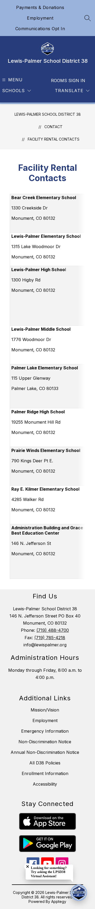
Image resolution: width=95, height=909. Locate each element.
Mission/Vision (45, 710)
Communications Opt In (40, 28)
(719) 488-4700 (52, 630)
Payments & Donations (40, 7)
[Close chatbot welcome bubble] (27, 866)
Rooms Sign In (68, 80)
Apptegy (58, 901)
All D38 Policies (44, 762)
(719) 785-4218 (49, 637)
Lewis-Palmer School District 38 (48, 114)
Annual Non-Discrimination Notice (45, 752)
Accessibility (45, 784)
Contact (53, 126)
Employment (40, 18)
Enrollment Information (45, 773)
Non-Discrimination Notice (44, 741)
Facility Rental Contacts (53, 139)
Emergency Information (45, 731)
